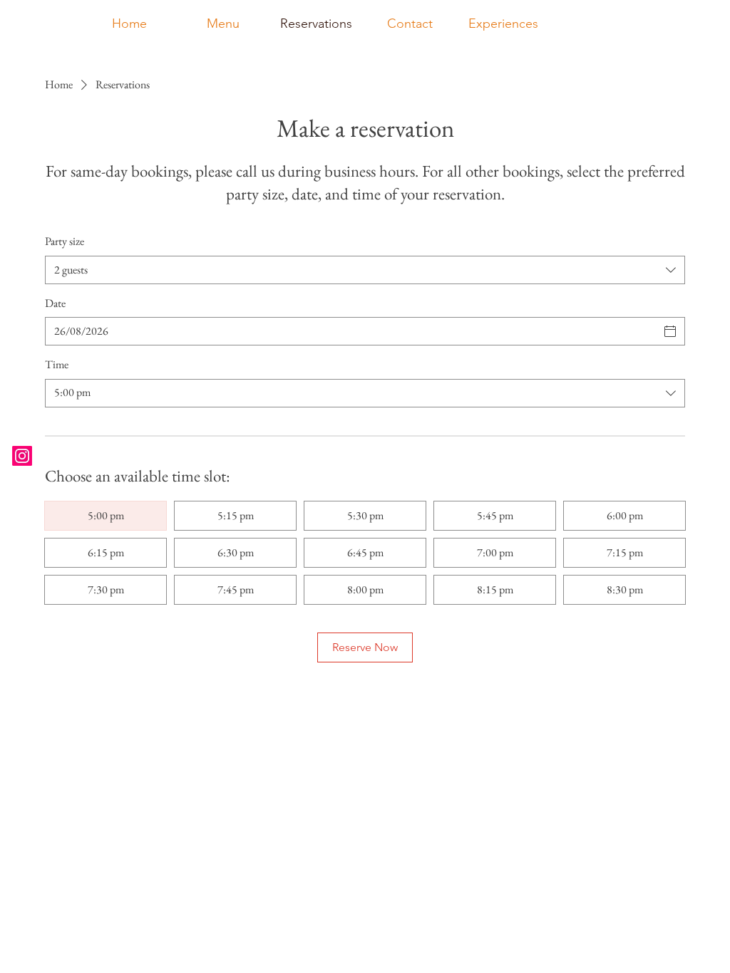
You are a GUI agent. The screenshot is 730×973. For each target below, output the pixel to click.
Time (56, 364)
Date (55, 303)
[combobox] (365, 270)
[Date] (670, 331)
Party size (64, 241)
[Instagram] (22, 456)
